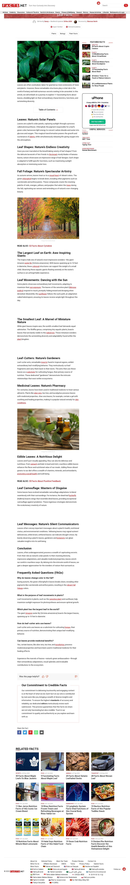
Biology (62, 34)
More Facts (34, 866)
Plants (53, 34)
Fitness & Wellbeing (68, 12)
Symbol (85, 134)
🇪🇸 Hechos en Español (91, 866)
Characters (21, 12)
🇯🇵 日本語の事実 (78, 875)
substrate (31, 372)
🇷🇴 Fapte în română (37, 880)
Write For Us (34, 864)
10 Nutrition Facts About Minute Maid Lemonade (27, 842)
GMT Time (86, 139)
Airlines (5, 12)
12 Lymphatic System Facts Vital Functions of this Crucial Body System (77, 810)
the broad (53, 154)
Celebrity (12, 12)
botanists (61, 538)
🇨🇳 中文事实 (53, 883)
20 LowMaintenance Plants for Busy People (102, 85)
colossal (35, 266)
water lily (28, 263)
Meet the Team (62, 861)
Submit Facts (98, 864)
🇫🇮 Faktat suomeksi (55, 872)
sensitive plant (55, 599)
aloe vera (38, 393)
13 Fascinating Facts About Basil (100, 70)
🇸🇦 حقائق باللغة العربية (74, 872)
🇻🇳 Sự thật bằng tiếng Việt (79, 880)
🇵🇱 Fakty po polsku (88, 877)
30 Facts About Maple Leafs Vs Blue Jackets (26, 777)
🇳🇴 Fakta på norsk (36, 872)
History (85, 12)
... (126, 12)
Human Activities (95, 12)
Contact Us (92, 861)
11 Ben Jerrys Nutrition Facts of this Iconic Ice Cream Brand (26, 808)
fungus (67, 627)
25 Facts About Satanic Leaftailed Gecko (77, 777)
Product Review (77, 861)
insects (44, 362)
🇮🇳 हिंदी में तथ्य (34, 875)
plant (19, 339)
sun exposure (35, 287)
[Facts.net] (14, 5)
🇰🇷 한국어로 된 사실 (96, 875)
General (79, 12)
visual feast (54, 175)
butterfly (72, 495)
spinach (34, 464)
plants (32, 137)
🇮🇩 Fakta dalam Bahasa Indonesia (56, 875)
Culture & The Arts (32, 12)
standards (54, 700)
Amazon (28, 613)
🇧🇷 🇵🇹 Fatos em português (57, 869)
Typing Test (86, 145)
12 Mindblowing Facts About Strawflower (100, 55)
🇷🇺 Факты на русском (57, 880)
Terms (72, 864)
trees (68, 185)
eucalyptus (59, 645)
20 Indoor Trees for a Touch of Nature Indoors (101, 77)
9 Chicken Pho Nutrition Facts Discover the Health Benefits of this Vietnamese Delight (102, 845)
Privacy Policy (84, 864)
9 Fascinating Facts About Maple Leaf (50, 777)
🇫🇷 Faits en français (71, 866)
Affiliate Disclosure (50, 864)
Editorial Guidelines (74, 27)
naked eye (50, 333)
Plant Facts (73, 34)
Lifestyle (106, 12)
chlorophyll (26, 179)
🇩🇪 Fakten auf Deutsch (51, 866)
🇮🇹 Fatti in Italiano (36, 869)
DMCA (63, 864)
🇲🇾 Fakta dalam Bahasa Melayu (41, 877)
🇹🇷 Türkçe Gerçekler (37, 883)
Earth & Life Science (47, 12)
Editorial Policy (46, 861)
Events (57, 12)
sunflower (43, 294)
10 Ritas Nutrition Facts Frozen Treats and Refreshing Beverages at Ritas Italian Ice (52, 810)
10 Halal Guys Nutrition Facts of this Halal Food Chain (52, 844)
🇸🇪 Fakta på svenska (96, 869)
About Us (33, 861)
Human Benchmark (89, 150)
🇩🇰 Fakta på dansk (78, 869)
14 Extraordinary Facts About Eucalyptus (100, 63)
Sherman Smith (92, 21)
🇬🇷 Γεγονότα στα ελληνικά (96, 872)
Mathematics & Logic (117, 12)
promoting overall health (27, 474)
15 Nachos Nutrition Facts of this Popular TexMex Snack (101, 808)
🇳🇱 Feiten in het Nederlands (67, 877)
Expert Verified (57, 27)
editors (44, 703)
